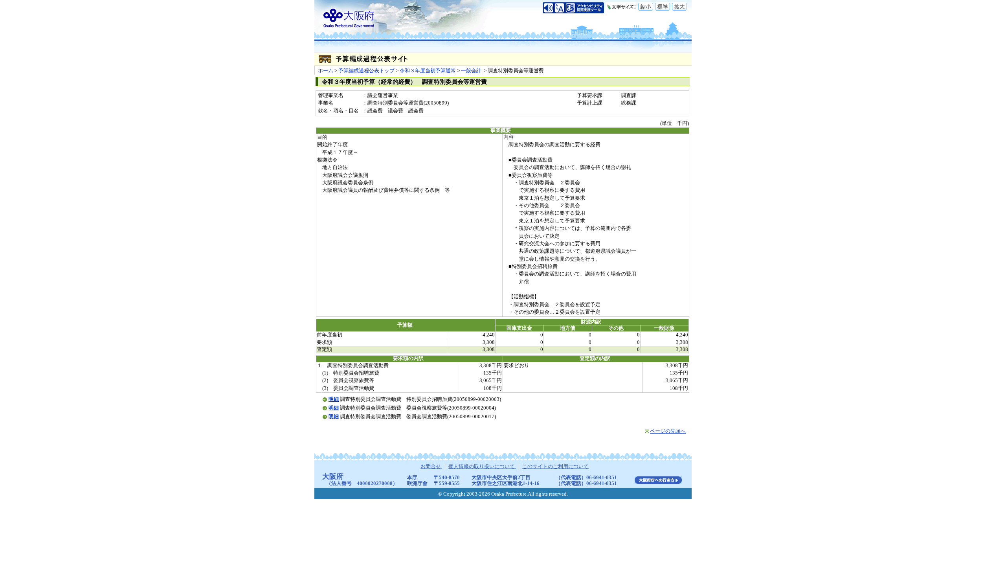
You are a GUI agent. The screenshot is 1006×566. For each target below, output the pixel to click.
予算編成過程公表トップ (366, 71)
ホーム (325, 71)
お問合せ (431, 466)
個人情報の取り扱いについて (482, 466)
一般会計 (472, 71)
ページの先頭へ (668, 431)
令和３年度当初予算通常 (428, 71)
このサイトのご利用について (555, 466)
